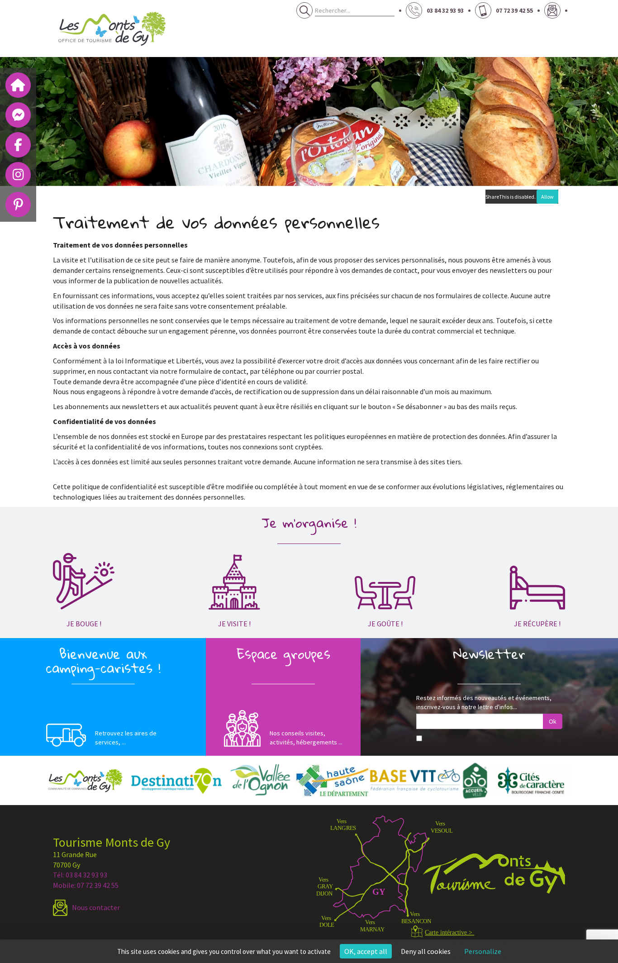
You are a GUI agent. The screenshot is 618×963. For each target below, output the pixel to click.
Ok (552, 721)
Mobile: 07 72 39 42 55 (86, 885)
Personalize (482, 951)
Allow (547, 196)
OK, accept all (365, 951)
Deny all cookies (426, 951)
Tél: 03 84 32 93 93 (80, 874)
